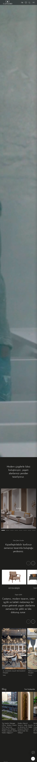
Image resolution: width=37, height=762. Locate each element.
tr (22, 3)
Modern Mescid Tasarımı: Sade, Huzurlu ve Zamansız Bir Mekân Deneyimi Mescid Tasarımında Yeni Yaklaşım (25, 728)
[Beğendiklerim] (26, 3)
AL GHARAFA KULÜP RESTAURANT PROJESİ (14, 672)
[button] (33, 2)
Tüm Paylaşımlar (29, 689)
